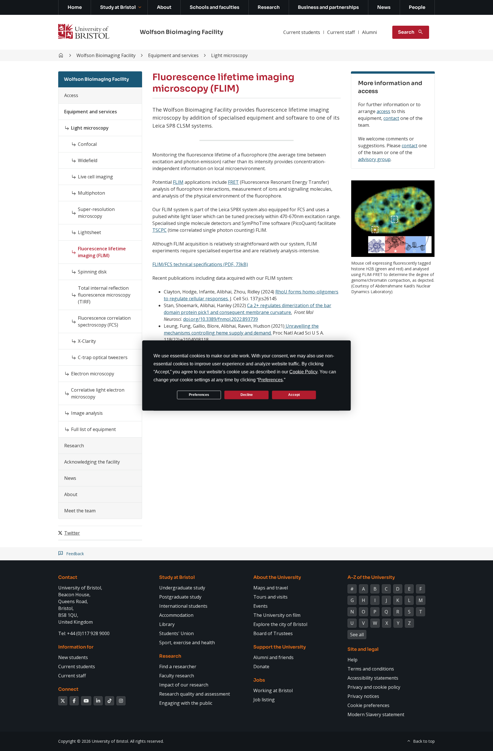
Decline (247, 395)
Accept (294, 395)
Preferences (199, 395)
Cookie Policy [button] (303, 371)
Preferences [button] (270, 379)
